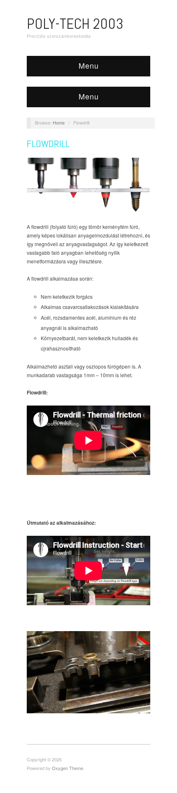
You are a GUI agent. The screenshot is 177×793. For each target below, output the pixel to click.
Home (59, 122)
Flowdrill (48, 143)
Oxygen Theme (67, 768)
